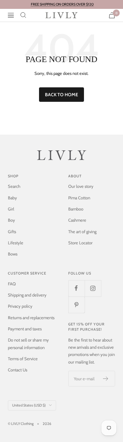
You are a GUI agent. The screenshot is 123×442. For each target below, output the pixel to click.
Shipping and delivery (27, 295)
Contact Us (17, 369)
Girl (11, 208)
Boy (11, 220)
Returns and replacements (31, 317)
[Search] (23, 15)
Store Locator (80, 242)
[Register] (106, 378)
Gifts (12, 231)
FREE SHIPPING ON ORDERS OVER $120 (62, 4)
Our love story (80, 186)
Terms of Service (23, 358)
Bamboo (75, 208)
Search (14, 186)
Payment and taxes (25, 328)
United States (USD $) (29, 405)
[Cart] (112, 15)
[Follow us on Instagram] (93, 288)
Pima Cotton (79, 197)
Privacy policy (20, 306)
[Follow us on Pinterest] (76, 305)
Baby (12, 197)
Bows (12, 253)
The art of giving (82, 231)
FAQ (12, 283)
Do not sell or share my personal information (28, 343)
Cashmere (77, 220)
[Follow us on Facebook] (76, 288)
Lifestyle (15, 242)
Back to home (61, 95)
